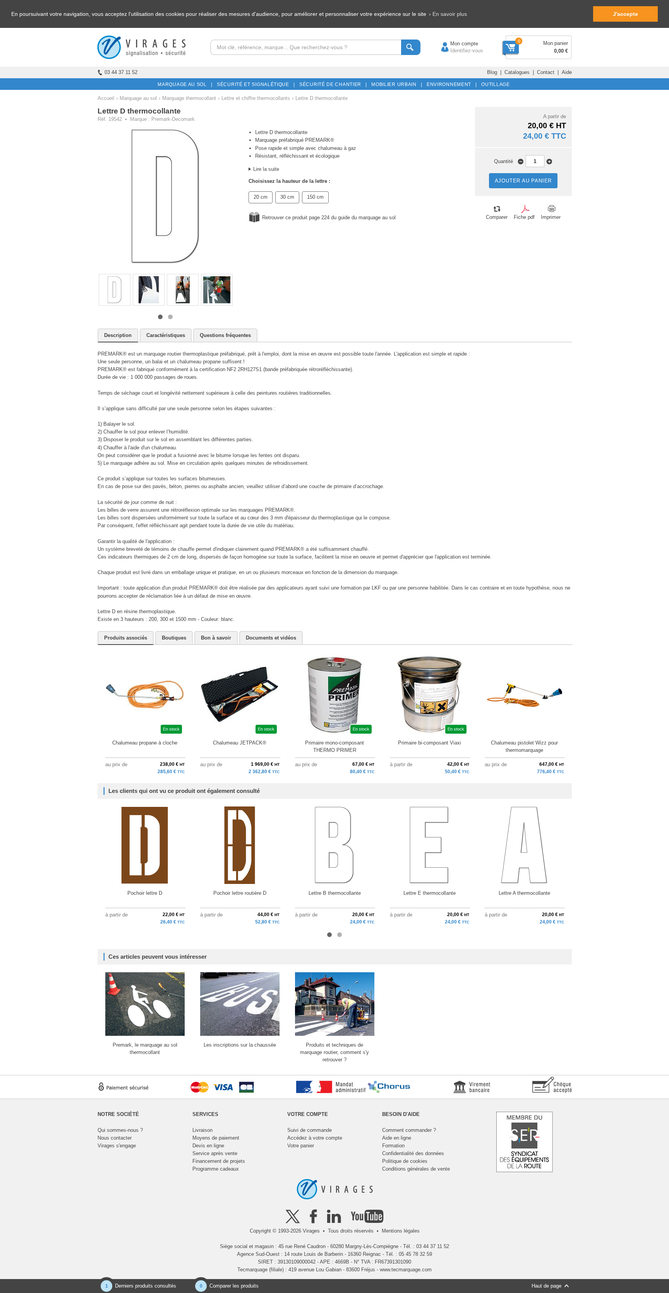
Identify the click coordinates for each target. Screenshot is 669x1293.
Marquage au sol (138, 98)
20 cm (261, 197)
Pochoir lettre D (144, 893)
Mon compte (456, 43)
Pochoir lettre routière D (239, 893)
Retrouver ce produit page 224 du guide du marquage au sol (329, 217)
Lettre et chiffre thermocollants (255, 98)
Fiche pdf (524, 217)
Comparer (497, 217)
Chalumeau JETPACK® (239, 743)
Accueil (106, 98)
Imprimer (551, 217)
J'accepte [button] (625, 14)
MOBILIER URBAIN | (395, 84)
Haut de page (546, 1286)
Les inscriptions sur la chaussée (240, 1045)
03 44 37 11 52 (121, 72)
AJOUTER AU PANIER (523, 181)
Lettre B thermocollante (335, 893)
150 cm (315, 197)
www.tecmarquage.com (406, 1269)
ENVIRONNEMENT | (450, 84)
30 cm (287, 197)
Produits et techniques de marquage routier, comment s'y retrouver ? (334, 1052)
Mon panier (555, 43)
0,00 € (561, 51)
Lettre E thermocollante (429, 893)
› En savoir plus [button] (448, 14)
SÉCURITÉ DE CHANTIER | (332, 84)
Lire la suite (266, 169)
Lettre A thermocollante (524, 893)
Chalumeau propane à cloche (144, 743)
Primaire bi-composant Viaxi (429, 743)
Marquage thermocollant (189, 98)
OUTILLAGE (494, 84)
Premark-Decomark (173, 119)
